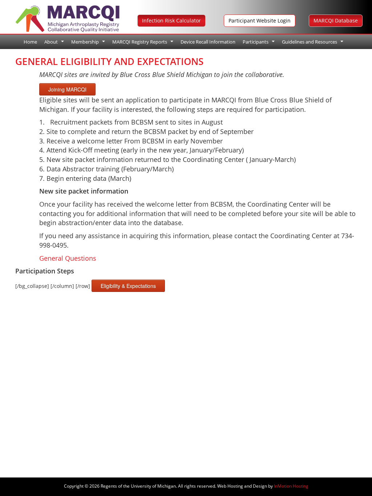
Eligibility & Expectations (128, 285)
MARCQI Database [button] (336, 20)
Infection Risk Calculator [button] (171, 20)
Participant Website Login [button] (260, 20)
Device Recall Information (208, 41)
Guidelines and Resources (313, 43)
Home (30, 41)
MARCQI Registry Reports (143, 43)
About (55, 43)
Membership (89, 43)
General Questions (67, 258)
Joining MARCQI (67, 89)
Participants (259, 43)
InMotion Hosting (291, 486)
